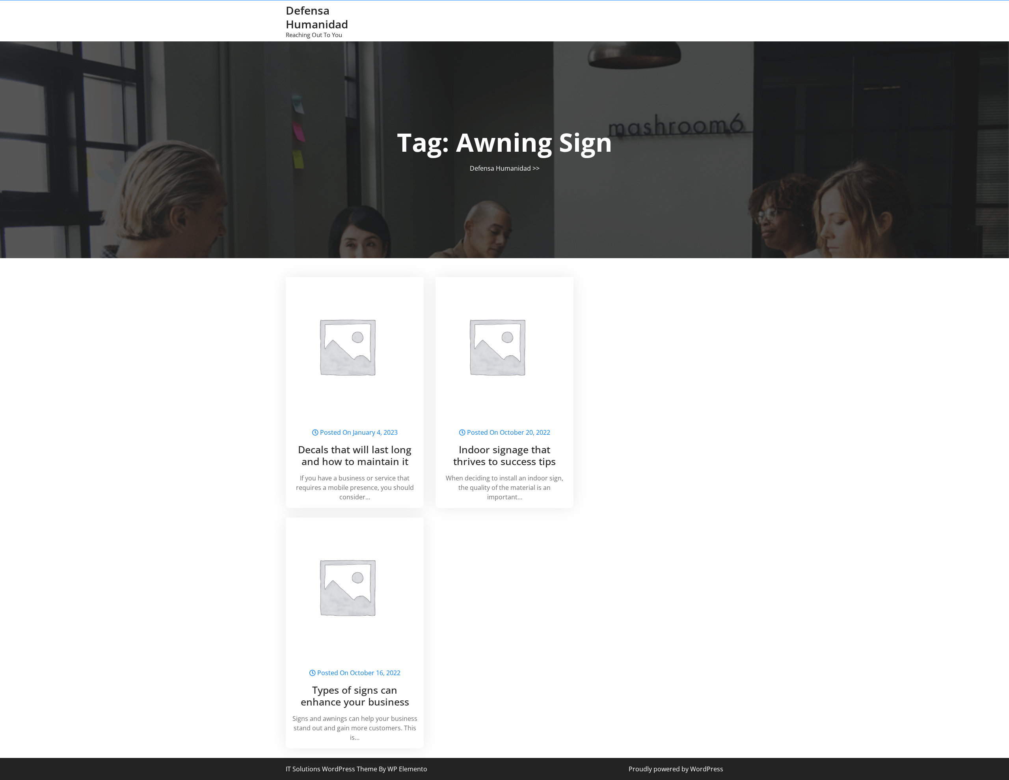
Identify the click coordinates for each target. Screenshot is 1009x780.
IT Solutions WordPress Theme (332, 769)
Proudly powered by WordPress (676, 769)
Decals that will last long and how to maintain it (354, 455)
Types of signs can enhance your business (355, 695)
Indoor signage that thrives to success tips (504, 455)
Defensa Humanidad (317, 17)
